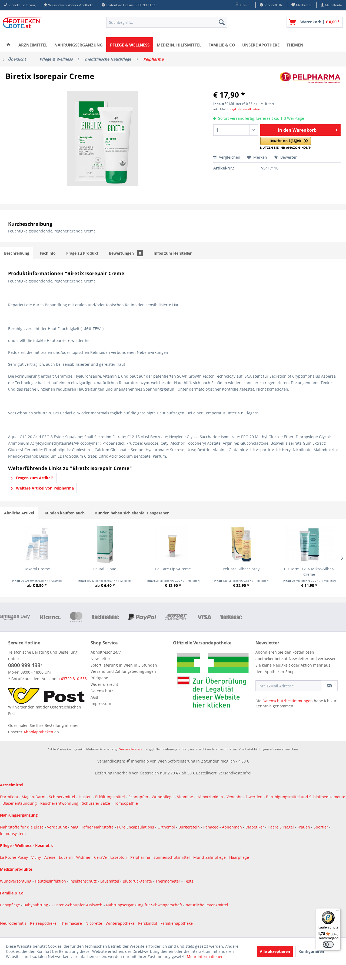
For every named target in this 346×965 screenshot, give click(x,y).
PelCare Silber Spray (241, 568)
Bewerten (288, 157)
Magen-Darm (33, 796)
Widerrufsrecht (104, 684)
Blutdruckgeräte (138, 881)
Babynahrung (36, 904)
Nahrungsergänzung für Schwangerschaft (144, 904)
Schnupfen (138, 796)
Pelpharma (140, 857)
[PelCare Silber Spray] (241, 545)
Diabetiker (255, 827)
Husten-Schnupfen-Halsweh (78, 904)
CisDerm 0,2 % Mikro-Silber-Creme (309, 571)
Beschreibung (16, 253)
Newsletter (100, 658)
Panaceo (211, 827)
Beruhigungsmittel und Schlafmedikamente (305, 796)
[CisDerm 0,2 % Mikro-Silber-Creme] (309, 545)
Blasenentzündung (19, 803)
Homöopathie (126, 803)
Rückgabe (99, 677)
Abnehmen (232, 827)
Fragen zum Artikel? (34, 477)
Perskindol (148, 923)
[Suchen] (221, 22)
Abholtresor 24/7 (106, 652)
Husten (85, 796)
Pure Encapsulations (135, 827)
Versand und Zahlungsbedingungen (123, 671)
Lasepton (119, 857)
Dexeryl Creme (37, 568)
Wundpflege (163, 796)
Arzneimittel (11, 784)
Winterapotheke (120, 923)
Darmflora (9, 796)
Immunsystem (13, 833)
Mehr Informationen (205, 956)
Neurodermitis (14, 923)
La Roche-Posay (14, 857)
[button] (285, 143)
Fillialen (245, 5)
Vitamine (185, 796)
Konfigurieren (311, 951)
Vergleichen (229, 157)
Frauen (304, 827)
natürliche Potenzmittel (207, 904)
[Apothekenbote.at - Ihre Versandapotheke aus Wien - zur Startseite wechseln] (23, 23)
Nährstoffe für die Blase (22, 827)
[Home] (8, 44)
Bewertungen (125, 253)
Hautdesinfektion (51, 881)
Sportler (321, 827)
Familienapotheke (177, 923)
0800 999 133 (24, 665)
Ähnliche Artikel (19, 512)
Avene (50, 857)
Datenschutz (102, 690)
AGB (94, 697)
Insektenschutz (83, 881)
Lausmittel (110, 881)
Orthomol (167, 827)
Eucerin (66, 857)
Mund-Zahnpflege (210, 857)
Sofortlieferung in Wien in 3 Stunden (124, 665)
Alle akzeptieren (275, 951)
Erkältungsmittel (110, 796)
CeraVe (101, 857)
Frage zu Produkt (82, 253)
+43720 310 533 (73, 678)
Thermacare (71, 923)
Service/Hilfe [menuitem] (273, 5)
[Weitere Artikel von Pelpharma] (310, 81)
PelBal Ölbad (105, 568)
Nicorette (94, 923)
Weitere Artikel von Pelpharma (44, 488)
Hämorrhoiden (210, 796)
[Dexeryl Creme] (37, 545)
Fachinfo (48, 253)
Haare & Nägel (281, 827)
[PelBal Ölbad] (105, 545)
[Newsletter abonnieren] (329, 685)
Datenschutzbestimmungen (287, 700)
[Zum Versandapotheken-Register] (213, 682)
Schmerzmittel (62, 796)
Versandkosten (130, 749)
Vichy (36, 857)
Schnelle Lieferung (22, 5)
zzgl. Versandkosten (245, 109)
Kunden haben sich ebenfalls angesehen (132, 512)
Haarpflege (239, 857)
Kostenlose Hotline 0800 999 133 (130, 5)
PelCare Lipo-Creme (173, 568)
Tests (188, 881)
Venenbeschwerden (244, 796)
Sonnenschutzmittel (172, 857)
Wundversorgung (16, 881)
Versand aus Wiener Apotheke (71, 5)
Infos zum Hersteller (173, 253)
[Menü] (337, 911)
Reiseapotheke (44, 923)
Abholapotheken (38, 731)
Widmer (84, 857)
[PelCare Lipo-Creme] (173, 545)
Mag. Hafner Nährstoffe (92, 827)
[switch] (328, 944)
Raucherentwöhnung (59, 803)
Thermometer (168, 881)
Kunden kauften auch (65, 512)
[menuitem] (243, 5)
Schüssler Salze (96, 803)
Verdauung (57, 827)
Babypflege (10, 904)
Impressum (101, 703)
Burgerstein (189, 827)
